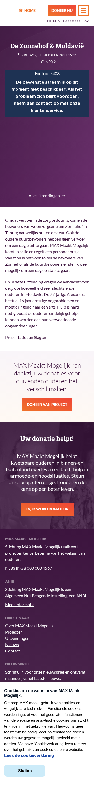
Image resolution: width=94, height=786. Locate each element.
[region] (47, 93)
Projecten (14, 631)
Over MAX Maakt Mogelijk (29, 625)
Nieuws (12, 644)
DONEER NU (62, 10)
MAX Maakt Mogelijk (10, 10)
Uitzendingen (17, 638)
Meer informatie (19, 604)
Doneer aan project (47, 404)
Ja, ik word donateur (47, 509)
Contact (12, 650)
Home (30, 10)
